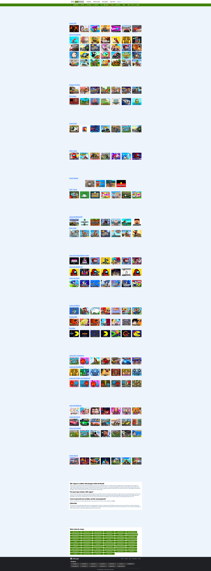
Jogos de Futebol (75, 428)
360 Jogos (75, 563)
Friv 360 (121, 563)
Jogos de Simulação (75, 534)
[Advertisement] (105, 14)
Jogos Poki (73, 123)
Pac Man (72, 328)
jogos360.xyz (112, 566)
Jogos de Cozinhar (86, 548)
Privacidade (134, 558)
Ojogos (75, 541)
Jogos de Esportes (131, 548)
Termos (139, 558)
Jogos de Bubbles (120, 539)
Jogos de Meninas (75, 406)
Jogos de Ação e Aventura (109, 544)
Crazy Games (73, 178)
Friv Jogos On (102, 566)
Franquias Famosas (86, 534)
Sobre (122, 558)
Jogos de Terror (87, 551)
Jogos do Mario (74, 305)
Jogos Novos (113, 1)
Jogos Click (93, 566)
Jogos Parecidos (121, 566)
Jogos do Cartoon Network (132, 539)
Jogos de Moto (87, 544)
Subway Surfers (74, 85)
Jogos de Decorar (120, 544)
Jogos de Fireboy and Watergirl (79, 378)
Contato (126, 558)
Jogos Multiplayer (98, 541)
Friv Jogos (72, 96)
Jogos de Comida (87, 553)
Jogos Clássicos (109, 541)
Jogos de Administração (109, 548)
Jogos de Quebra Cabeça (98, 546)
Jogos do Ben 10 (76, 551)
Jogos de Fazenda (86, 536)
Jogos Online (98, 553)
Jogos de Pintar (98, 539)
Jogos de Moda (98, 536)
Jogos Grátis (109, 553)
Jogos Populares (74, 35)
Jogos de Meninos (75, 536)
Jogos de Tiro (75, 544)
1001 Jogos (73, 189)
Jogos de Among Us (76, 267)
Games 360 (112, 563)
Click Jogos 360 (75, 566)
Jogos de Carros (74, 417)
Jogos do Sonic (74, 278)
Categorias (88, 1)
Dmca (130, 558)
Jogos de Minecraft (75, 217)
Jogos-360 (102, 563)
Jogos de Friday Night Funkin (79, 255)
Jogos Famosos (87, 546)
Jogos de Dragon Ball (109, 536)
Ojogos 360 (130, 563)
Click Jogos (73, 151)
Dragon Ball (73, 317)
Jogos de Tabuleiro (131, 544)
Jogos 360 (72, 23)
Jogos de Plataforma (120, 548)
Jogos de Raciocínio (98, 534)
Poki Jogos (84, 566)
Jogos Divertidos (109, 551)
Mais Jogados (105, 1)
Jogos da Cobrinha (86, 541)
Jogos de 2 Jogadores (76, 356)
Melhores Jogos (96, 1)
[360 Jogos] (77, 2)
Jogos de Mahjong (120, 536)
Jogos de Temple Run (76, 367)
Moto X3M (72, 228)
